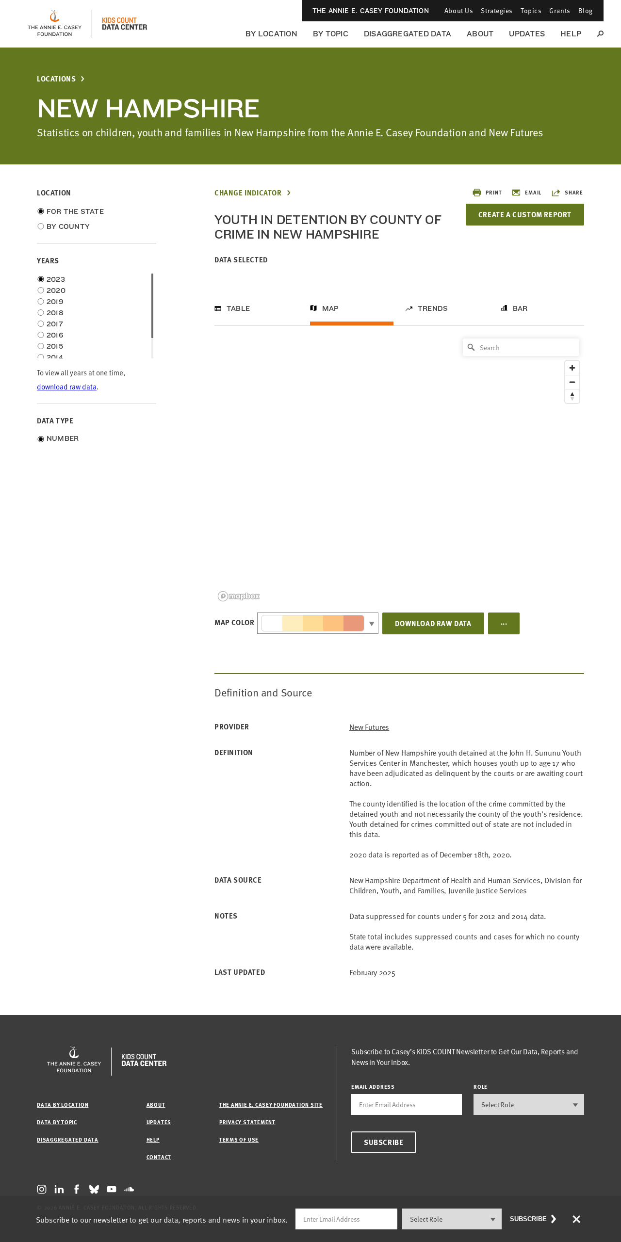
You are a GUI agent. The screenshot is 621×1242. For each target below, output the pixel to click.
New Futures (369, 727)
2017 (55, 324)
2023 (56, 279)
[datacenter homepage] (124, 24)
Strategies (497, 10)
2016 (55, 335)
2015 (55, 346)
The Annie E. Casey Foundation (370, 11)
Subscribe (383, 1142)
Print (494, 192)
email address (373, 1086)
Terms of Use (239, 1139)
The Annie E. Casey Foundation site (271, 1104)
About (480, 33)
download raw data (67, 386)
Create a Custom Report (525, 214)
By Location (271, 33)
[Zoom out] (572, 382)
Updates (527, 33)
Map (330, 308)
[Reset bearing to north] (572, 396)
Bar (520, 308)
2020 (56, 290)
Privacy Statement (247, 1122)
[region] (399, 469)
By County (68, 226)
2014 (55, 357)
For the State (75, 211)
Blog (585, 10)
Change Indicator (248, 193)
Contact (159, 1157)
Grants (559, 10)
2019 (55, 301)
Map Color (234, 622)
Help (570, 33)
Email (533, 192)
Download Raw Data (433, 623)
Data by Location (62, 1104)
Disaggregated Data (407, 33)
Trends (433, 308)
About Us (458, 10)
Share (574, 192)
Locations (56, 79)
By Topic (330, 33)
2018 (55, 312)
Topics (531, 10)
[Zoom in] (572, 368)
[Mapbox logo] (238, 596)
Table (238, 308)
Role (481, 1086)
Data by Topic (57, 1122)
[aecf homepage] (54, 23)
